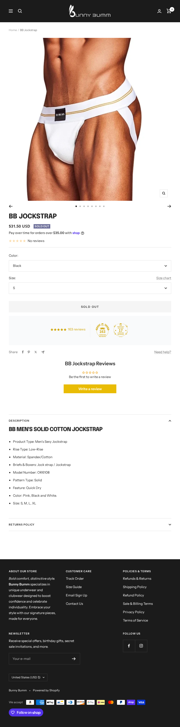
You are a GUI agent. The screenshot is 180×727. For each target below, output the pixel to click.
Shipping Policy (135, 587)
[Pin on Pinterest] (29, 352)
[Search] (20, 11)
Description (19, 420)
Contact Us (74, 604)
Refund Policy (133, 595)
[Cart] (169, 11)
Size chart (163, 278)
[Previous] (11, 206)
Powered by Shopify (46, 690)
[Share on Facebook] (23, 352)
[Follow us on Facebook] (129, 646)
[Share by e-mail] (42, 352)
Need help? (162, 352)
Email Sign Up (76, 595)
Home (13, 30)
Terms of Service (135, 620)
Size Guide (74, 587)
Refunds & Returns (137, 578)
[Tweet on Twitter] (36, 352)
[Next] (169, 206)
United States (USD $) (26, 677)
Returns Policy (21, 524)
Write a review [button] (90, 389)
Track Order (75, 578)
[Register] (74, 658)
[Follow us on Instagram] (141, 646)
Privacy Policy (133, 612)
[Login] (159, 11)
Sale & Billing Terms (138, 604)
